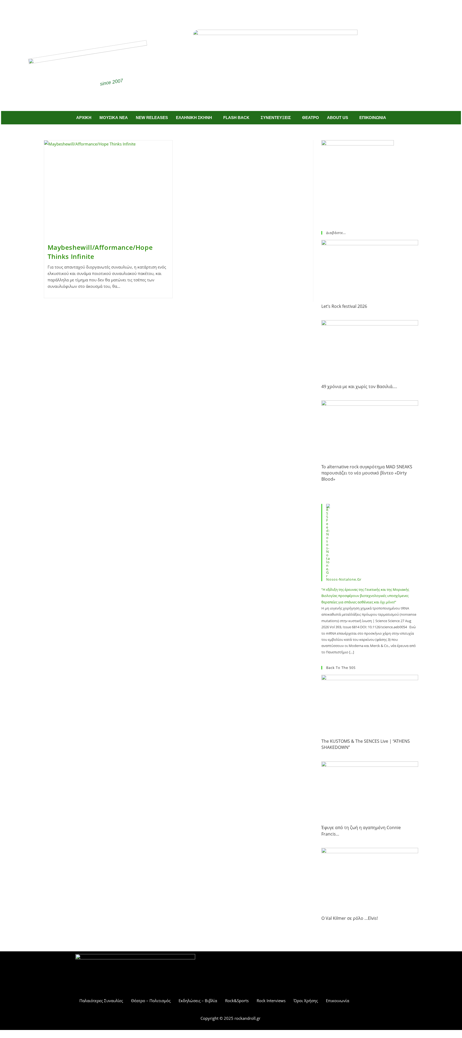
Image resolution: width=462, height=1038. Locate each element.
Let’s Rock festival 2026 (344, 306)
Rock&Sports (237, 1000)
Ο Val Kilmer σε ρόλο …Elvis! (349, 918)
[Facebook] (223, 10)
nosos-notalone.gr (343, 579)
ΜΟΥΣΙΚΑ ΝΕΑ (113, 117)
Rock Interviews (271, 1000)
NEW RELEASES (152, 117)
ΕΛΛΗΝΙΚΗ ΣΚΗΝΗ (194, 117)
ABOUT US (337, 117)
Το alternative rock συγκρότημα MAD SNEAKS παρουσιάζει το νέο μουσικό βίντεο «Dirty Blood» (366, 473)
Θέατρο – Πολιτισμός (151, 1000)
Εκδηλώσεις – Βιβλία (198, 1000)
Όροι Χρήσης (306, 1000)
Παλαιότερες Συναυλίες (101, 1000)
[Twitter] (239, 10)
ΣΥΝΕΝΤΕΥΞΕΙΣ (276, 117)
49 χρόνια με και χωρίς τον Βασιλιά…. (359, 386)
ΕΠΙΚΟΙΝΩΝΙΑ (372, 117)
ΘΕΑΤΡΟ (310, 117)
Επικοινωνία (337, 1000)
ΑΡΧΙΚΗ (83, 117)
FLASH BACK (236, 117)
